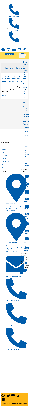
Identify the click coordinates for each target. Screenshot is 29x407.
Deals (24, 261)
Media (13, 81)
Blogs (24, 255)
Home (3, 146)
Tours (3, 152)
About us (4, 164)
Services (24, 253)
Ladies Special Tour (26, 241)
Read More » (5, 95)
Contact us (5, 168)
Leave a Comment (6, 81)
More (24, 263)
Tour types (4, 158)
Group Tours (24, 56)
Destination (5, 155)
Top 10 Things (5, 161)
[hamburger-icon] (22, 53)
